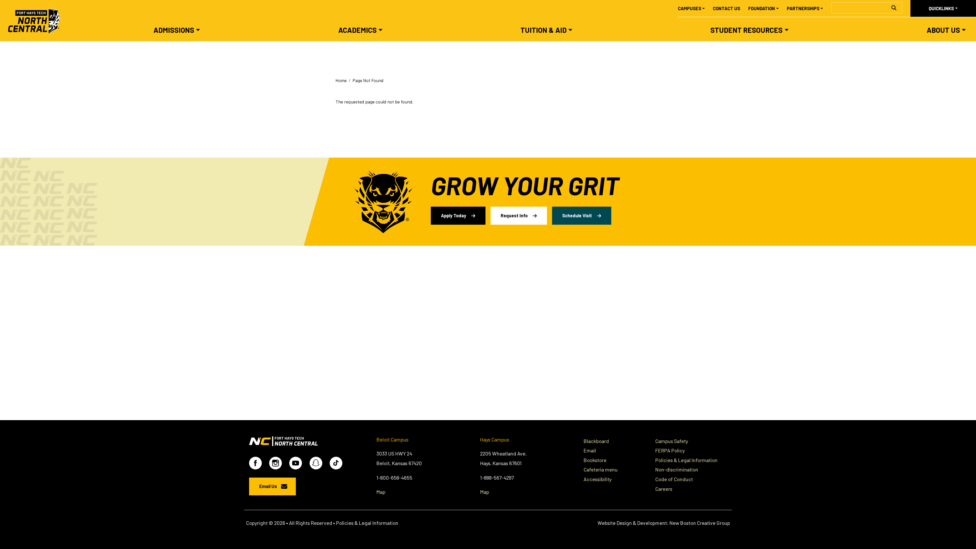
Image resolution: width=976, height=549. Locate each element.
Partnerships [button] (803, 8)
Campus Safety (671, 441)
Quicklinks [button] (941, 8)
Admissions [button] (174, 30)
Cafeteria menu (601, 469)
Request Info (514, 215)
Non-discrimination (676, 469)
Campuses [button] (689, 8)
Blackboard (596, 441)
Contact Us (726, 8)
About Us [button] (943, 30)
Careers (663, 489)
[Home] (37, 21)
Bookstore (595, 460)
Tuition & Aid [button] (544, 30)
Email (590, 450)
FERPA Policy (670, 450)
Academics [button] (357, 30)
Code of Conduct (674, 479)
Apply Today (453, 215)
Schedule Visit (577, 215)
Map (380, 492)
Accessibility (598, 479)
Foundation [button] (761, 8)
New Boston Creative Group (699, 523)
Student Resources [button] (746, 30)
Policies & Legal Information (686, 460)
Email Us (268, 486)
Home (341, 80)
